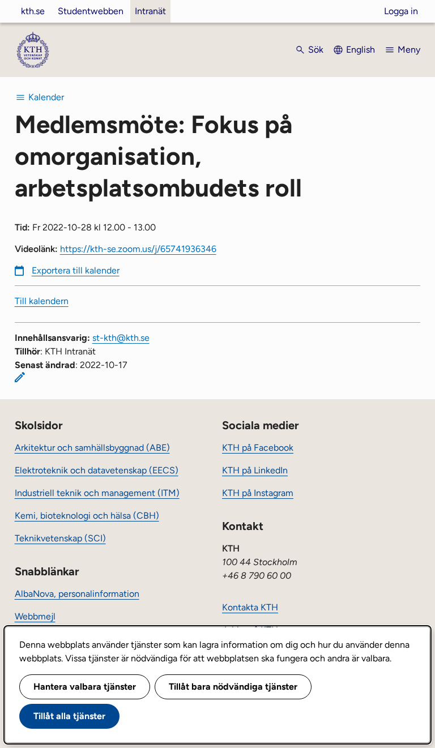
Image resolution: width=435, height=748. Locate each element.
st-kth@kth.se (121, 337)
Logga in (401, 11)
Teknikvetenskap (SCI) (60, 538)
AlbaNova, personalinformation (77, 593)
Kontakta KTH (250, 607)
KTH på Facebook (257, 447)
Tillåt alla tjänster (69, 716)
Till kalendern (42, 301)
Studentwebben (90, 11)
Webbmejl (35, 616)
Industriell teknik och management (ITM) (97, 493)
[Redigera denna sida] (20, 377)
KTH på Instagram (257, 493)
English (360, 49)
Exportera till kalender (76, 270)
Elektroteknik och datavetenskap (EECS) (96, 470)
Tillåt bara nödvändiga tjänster (233, 686)
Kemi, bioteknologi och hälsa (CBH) (87, 515)
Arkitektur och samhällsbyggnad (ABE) (92, 447)
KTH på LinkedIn (255, 470)
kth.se (33, 11)
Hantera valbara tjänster (84, 686)
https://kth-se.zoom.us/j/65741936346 (138, 248)
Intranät (150, 11)
